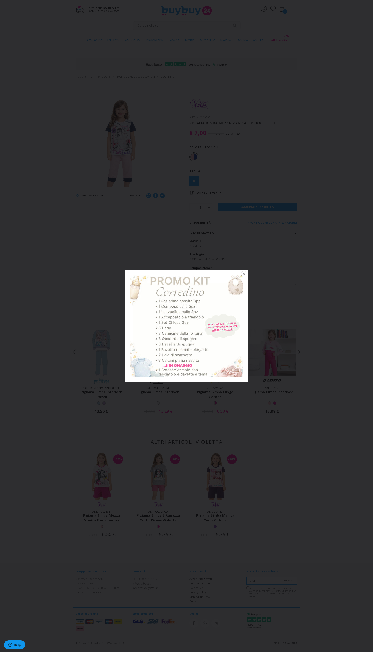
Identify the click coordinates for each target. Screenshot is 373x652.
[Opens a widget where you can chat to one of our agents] (14, 645)
